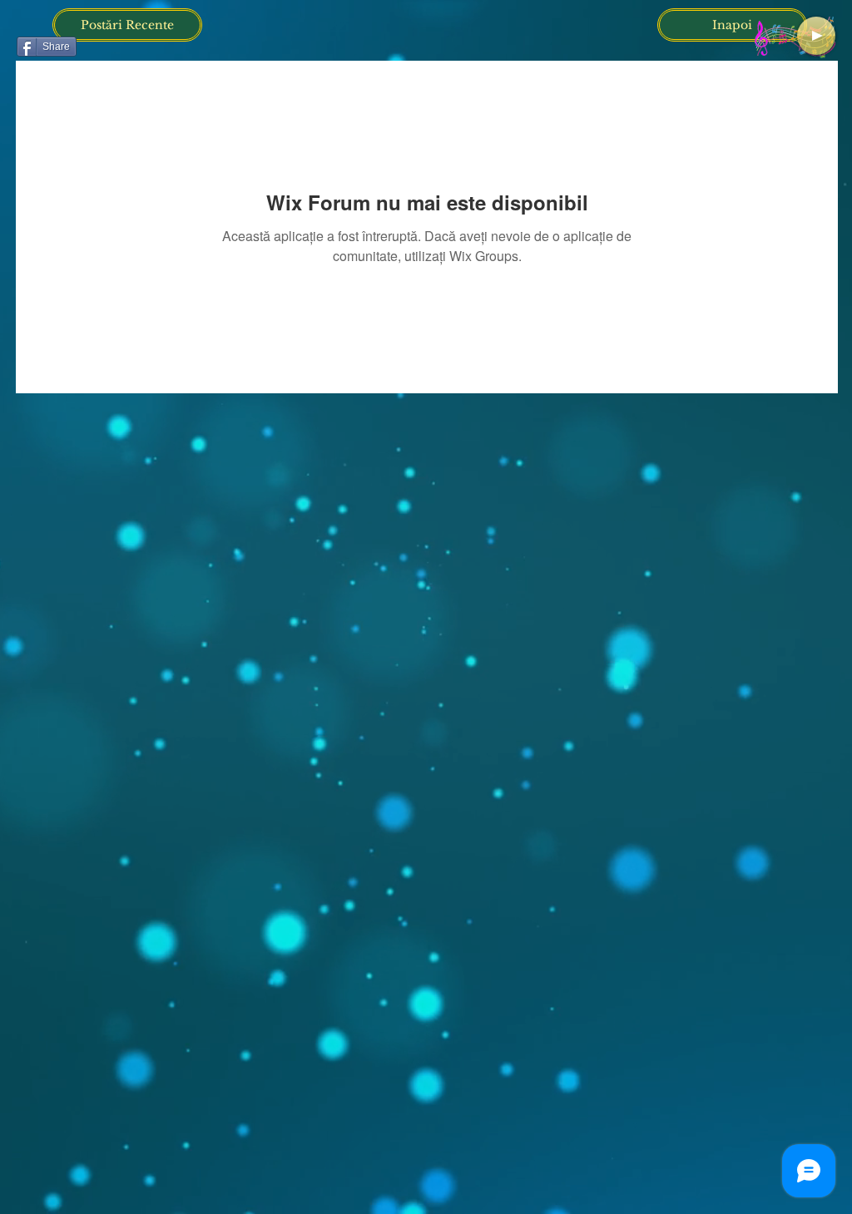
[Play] (816, 36)
